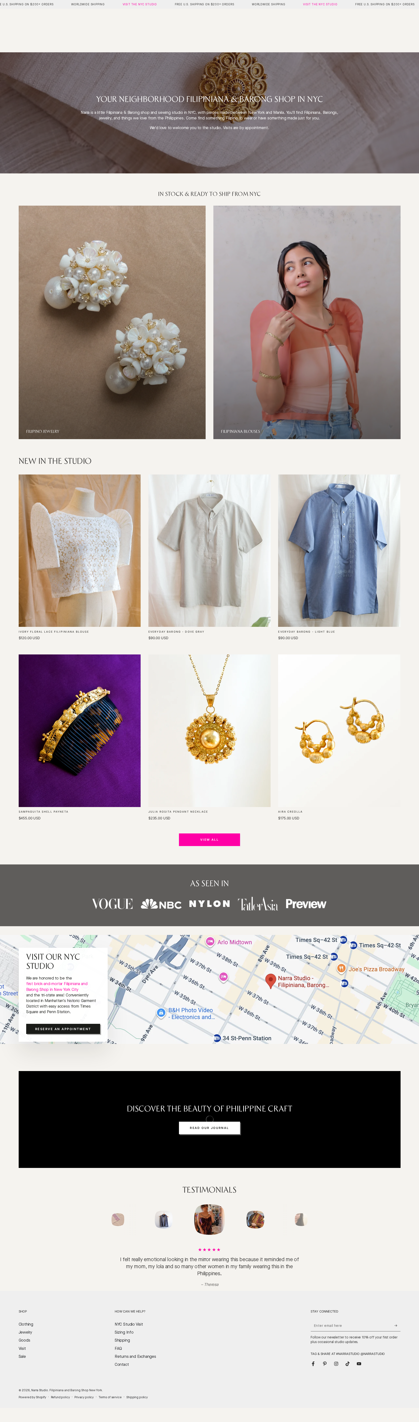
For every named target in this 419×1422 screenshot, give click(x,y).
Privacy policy (84, 1404)
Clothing (26, 1331)
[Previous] (106, 1220)
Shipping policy (137, 1404)
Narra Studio (39, 1397)
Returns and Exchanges (135, 1363)
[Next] (312, 1220)
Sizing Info (124, 1339)
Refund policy (60, 1404)
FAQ (118, 1355)
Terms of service (110, 1404)
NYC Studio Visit (129, 1331)
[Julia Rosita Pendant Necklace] (209, 730)
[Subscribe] (397, 1332)
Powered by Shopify (32, 1404)
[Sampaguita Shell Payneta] (80, 730)
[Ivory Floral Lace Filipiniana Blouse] (80, 550)
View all (209, 839)
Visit (22, 1355)
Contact (122, 1371)
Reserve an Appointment (63, 1029)
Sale (22, 1363)
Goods (24, 1347)
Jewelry (25, 1339)
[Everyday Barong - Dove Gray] (209, 550)
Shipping (122, 1347)
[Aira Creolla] (339, 730)
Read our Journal (209, 1128)
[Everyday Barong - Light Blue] (339, 550)
